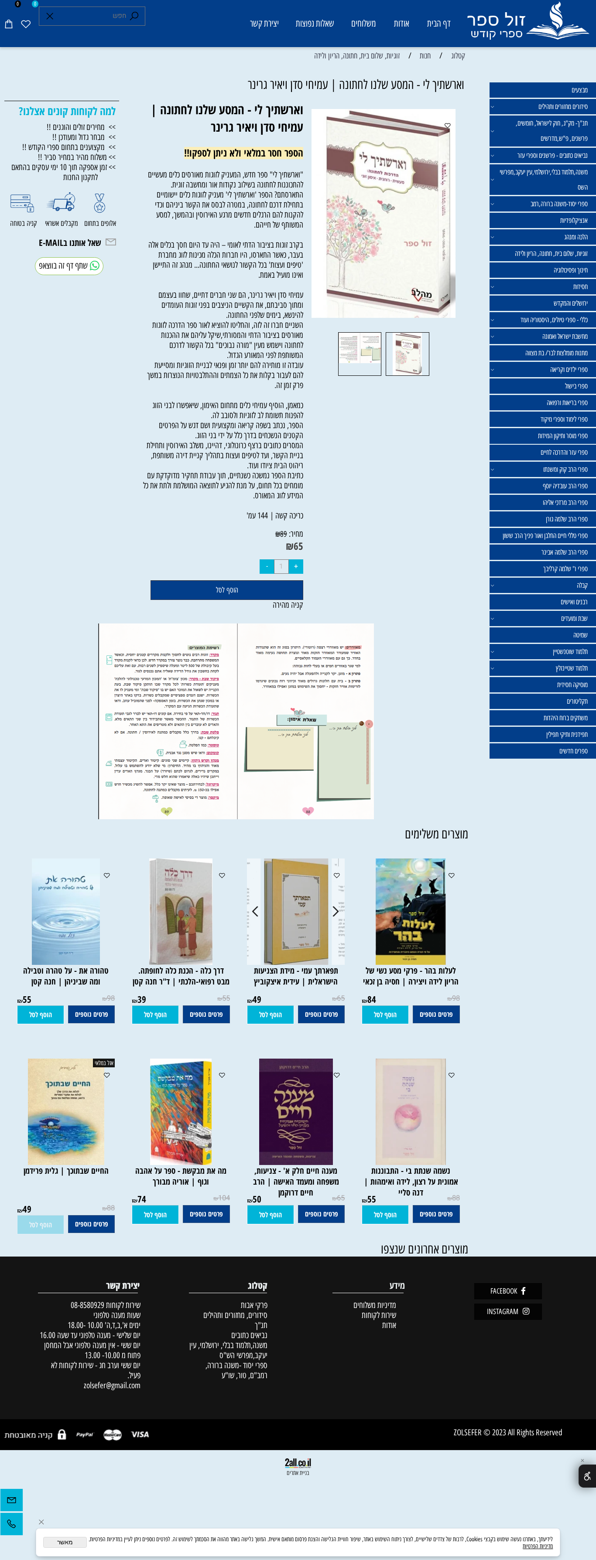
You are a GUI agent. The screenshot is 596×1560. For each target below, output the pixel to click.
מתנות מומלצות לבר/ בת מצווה (556, 353)
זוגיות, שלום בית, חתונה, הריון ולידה (551, 253)
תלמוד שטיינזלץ (572, 668)
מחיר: (295, 534)
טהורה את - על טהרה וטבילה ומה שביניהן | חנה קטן (66, 976)
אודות (401, 23)
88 (456, 1198)
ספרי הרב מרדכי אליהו (565, 502)
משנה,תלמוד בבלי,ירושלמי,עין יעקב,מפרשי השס (544, 179)
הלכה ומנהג (576, 237)
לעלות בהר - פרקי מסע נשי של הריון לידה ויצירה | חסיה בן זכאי (411, 976)
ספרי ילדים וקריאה (569, 369)
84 (371, 999)
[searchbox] (92, 16)
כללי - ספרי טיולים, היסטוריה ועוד (554, 320)
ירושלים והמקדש (571, 303)
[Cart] (8, 24)
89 (283, 533)
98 (456, 998)
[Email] (12, 1502)
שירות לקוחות (379, 1315)
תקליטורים (577, 701)
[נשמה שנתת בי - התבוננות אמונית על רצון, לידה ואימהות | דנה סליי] (411, 1162)
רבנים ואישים (574, 602)
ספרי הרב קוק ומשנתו (565, 469)
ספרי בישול (576, 386)
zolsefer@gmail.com (111, 1385)
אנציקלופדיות (574, 220)
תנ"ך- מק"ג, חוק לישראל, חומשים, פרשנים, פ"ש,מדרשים (552, 131)
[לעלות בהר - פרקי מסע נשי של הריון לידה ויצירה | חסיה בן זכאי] (411, 962)
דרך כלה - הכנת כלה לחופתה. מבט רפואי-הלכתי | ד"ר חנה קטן (181, 976)
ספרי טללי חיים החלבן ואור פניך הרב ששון (545, 535)
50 (257, 1198)
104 (224, 1198)
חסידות (580, 287)
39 (141, 999)
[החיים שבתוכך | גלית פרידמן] (66, 1162)
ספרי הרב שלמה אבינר (564, 552)
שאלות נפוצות (315, 23)
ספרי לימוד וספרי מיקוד (564, 419)
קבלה (582, 585)
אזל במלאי (104, 1062)
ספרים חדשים (573, 751)
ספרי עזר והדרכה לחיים (564, 452)
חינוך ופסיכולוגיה (571, 270)
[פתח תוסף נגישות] (587, 1476)
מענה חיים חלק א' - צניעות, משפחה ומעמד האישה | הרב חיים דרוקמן (296, 1181)
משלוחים (363, 23)
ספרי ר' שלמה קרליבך (565, 569)
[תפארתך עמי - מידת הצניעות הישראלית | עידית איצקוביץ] (296, 962)
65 (298, 546)
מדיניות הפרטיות (538, 1546)
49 (257, 999)
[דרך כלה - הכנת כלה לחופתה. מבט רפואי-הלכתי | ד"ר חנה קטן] (180, 962)
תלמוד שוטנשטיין (570, 651)
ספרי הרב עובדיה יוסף (565, 486)
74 (141, 1198)
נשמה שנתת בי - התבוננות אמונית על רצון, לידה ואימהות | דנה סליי (411, 1181)
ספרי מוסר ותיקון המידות (563, 436)
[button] (385, 1015)
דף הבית (439, 23)
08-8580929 (87, 1305)
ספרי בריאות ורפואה (567, 403)
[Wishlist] (25, 24)
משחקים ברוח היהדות (566, 718)
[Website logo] (528, 25)
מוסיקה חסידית (572, 685)
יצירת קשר (264, 23)
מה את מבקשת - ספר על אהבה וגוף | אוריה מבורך (180, 1176)
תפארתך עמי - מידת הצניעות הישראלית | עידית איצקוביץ (296, 976)
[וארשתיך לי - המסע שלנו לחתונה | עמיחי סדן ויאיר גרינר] (407, 375)
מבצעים (580, 90)
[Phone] (12, 1526)
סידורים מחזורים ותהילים (563, 106)
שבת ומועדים (574, 618)
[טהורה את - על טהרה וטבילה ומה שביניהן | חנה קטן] (66, 962)
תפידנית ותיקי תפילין (567, 734)
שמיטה (580, 635)
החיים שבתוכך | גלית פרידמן (66, 1170)
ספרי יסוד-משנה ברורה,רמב (559, 204)
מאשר (65, 1542)
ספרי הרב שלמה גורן (567, 519)
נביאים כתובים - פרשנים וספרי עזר (552, 155)
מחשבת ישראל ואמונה (565, 336)
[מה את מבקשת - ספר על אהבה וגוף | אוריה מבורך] (180, 1162)
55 (226, 998)
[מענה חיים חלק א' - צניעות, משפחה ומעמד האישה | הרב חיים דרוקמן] (296, 1162)
